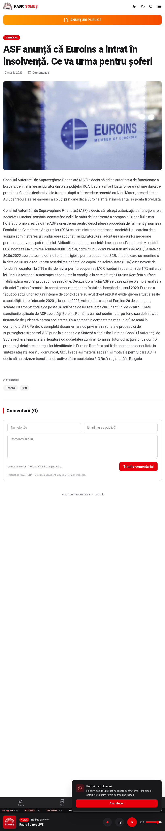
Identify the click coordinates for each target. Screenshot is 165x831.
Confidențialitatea (54, 475)
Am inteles (117, 803)
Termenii (72, 475)
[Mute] (142, 822)
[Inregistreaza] (107, 822)
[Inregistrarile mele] (119, 822)
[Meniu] (159, 6)
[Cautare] (151, 6)
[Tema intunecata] (142, 6)
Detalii (130, 795)
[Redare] (132, 822)
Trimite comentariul (138, 466)
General (12, 37)
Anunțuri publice (85, 20)
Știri (24, 388)
